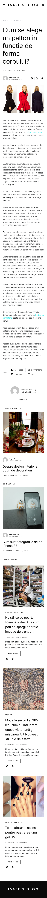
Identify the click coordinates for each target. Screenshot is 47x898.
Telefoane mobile (11, 551)
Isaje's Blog (23, 5)
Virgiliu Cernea (14, 77)
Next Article (9, 484)
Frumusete (19, 822)
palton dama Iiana (34, 132)
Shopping (18, 612)
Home (5, 20)
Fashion (17, 20)
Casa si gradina (10, 475)
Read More (13, 653)
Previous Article (13, 408)
